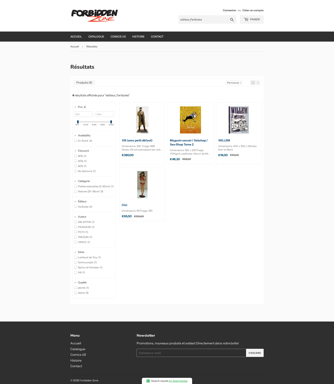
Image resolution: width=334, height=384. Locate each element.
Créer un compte (253, 10)
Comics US (118, 36)
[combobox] (207, 19)
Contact (157, 36)
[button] (253, 83)
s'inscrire (255, 353)
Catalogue (96, 36)
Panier (255, 19)
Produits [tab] (83, 82)
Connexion (229, 10)
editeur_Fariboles (117, 95)
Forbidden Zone (89, 380)
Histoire (138, 36)
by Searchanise (178, 381)
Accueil (76, 36)
